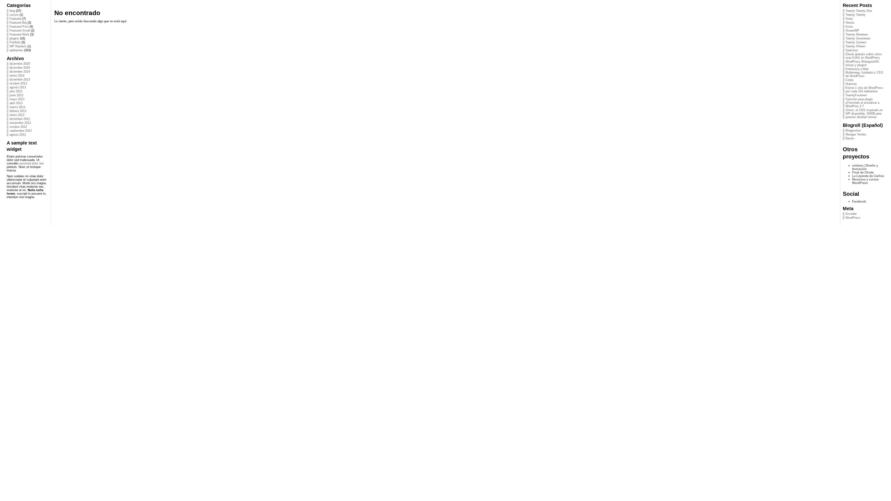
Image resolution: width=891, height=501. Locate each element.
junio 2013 (16, 95)
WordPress (853, 217)
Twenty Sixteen (856, 42)
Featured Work (19, 34)
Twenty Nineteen (857, 34)
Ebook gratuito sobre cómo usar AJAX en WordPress (864, 55)
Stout (849, 18)
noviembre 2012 (20, 123)
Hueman (851, 84)
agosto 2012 (18, 134)
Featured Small (20, 30)
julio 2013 (16, 91)
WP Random (18, 46)
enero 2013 (17, 115)
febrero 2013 (18, 111)
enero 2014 (17, 75)
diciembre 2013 (20, 79)
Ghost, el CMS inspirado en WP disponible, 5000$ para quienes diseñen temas (864, 113)
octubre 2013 (18, 83)
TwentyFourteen (856, 95)
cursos (14, 14)
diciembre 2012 (20, 119)
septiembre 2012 (21, 130)
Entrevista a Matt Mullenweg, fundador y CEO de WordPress (864, 72)
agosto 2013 (18, 87)
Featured (15, 18)
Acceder (851, 213)
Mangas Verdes (856, 134)
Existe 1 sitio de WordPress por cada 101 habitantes (864, 89)
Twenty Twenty (855, 14)
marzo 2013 (17, 107)
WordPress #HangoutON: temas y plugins (862, 63)
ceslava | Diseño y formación (865, 167)
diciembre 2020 (20, 63)
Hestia (850, 22)
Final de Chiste (863, 172)
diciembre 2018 (20, 67)
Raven (850, 138)
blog (12, 11)
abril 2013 (16, 103)
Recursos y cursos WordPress (865, 181)
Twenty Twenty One (859, 11)
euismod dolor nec (31, 163)
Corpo (849, 80)
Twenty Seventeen (858, 38)
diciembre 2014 (20, 71)
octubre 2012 (18, 126)
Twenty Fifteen (855, 46)
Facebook (859, 201)
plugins (14, 38)
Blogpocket (853, 130)
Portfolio (15, 42)
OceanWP (852, 30)
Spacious (852, 50)
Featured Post (19, 26)
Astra (849, 26)
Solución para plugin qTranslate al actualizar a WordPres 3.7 (862, 102)
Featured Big (18, 22)
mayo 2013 (17, 99)
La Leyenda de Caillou (868, 176)
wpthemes (16, 50)
